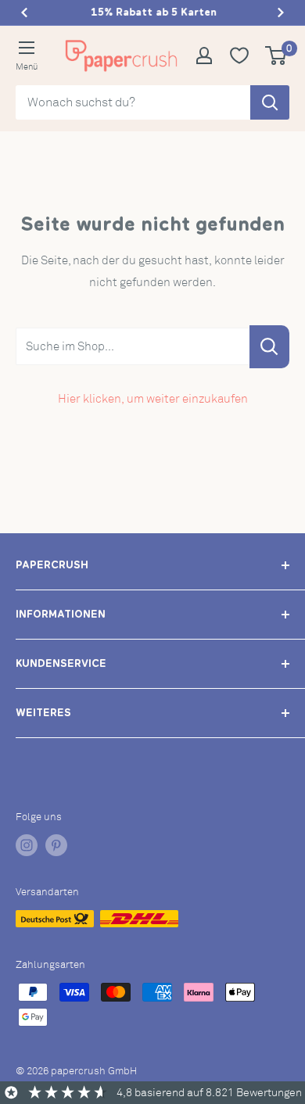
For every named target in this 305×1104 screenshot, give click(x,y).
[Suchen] (269, 102)
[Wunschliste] (245, 55)
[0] (276, 55)
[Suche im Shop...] (269, 346)
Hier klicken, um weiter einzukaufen (153, 399)
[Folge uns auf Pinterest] (56, 845)
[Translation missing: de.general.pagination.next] (280, 12)
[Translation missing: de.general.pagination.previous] (24, 12)
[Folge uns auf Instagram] (27, 845)
